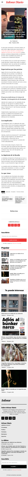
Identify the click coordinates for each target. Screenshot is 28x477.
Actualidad (3, 444)
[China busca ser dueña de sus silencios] (5, 254)
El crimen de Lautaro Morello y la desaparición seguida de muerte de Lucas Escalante (12, 51)
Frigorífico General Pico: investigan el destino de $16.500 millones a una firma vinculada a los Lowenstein (18, 267)
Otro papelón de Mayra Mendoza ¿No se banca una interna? (7, 199)
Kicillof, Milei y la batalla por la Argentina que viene (17, 274)
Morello (3, 193)
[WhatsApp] (18, 225)
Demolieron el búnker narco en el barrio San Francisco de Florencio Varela (18, 281)
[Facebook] (9, 225)
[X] (12, 225)
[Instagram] (6, 418)
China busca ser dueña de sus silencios (12, 313)
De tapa (3, 449)
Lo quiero (13, 466)
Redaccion (15, 41)
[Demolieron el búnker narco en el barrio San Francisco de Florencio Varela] (5, 280)
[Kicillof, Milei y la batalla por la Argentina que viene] (5, 274)
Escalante (13, 191)
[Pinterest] (15, 225)
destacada (8, 191)
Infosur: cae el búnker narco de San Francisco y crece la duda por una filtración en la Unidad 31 (18, 261)
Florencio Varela (20, 191)
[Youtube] (13, 418)
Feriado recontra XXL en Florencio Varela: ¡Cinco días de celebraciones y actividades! (20, 200)
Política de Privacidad (16, 243)
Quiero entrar (13, 240)
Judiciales (14, 27)
